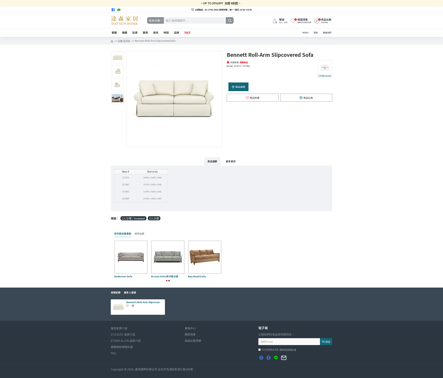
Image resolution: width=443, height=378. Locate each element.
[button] (167, 280)
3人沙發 (154, 218)
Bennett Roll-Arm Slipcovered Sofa (145, 302)
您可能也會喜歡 (122, 233)
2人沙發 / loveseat (133, 218)
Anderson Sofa (123, 276)
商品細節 (212, 161)
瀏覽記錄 (115, 292)
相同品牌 (139, 233)
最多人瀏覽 (130, 292)
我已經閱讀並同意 (279, 349)
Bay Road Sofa (197, 276)
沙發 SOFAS (124, 40)
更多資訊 (231, 161)
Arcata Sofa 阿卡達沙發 (164, 276)
